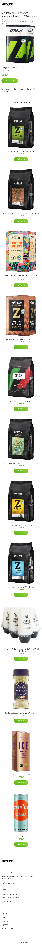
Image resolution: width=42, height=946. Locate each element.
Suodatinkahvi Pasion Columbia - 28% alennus (21, 339)
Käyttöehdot (5, 925)
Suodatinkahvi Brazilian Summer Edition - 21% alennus (21, 276)
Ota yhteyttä (5, 921)
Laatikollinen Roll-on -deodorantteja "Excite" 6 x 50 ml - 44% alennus (21, 650)
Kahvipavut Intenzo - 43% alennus (21, 525)
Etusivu (3, 19)
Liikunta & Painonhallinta (9, 894)
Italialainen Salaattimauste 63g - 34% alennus (21, 713)
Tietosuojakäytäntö (8, 928)
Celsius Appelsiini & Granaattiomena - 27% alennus (21, 837)
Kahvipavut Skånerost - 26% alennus (21, 151)
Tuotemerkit (14, 68)
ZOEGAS (22, 68)
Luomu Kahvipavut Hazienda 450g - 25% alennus (21, 463)
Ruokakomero (6, 901)
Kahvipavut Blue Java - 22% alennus (21, 587)
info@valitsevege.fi (8, 883)
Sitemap (4, 932)
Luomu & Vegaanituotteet (10, 898)
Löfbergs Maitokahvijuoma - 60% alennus (21, 775)
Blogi (3, 917)
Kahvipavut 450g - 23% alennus (21, 401)
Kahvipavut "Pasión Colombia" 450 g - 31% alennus (21, 213)
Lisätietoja (9, 81)
